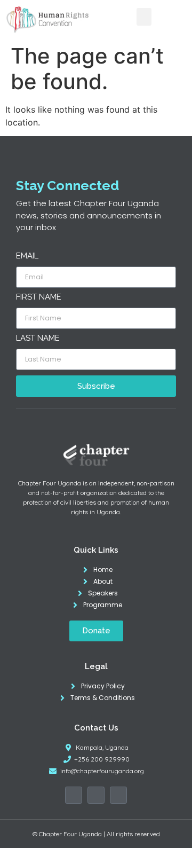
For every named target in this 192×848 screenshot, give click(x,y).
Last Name (38, 338)
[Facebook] (73, 795)
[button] (144, 17)
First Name (38, 297)
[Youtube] (118, 795)
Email (27, 256)
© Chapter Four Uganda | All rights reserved (96, 834)
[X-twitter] (96, 795)
